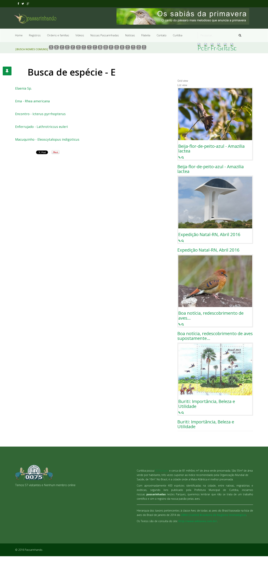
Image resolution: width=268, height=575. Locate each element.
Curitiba (177, 35)
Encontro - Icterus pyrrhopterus (40, 114)
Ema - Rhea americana (32, 101)
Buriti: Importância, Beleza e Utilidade (206, 404)
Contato (161, 35)
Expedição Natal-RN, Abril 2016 (209, 234)
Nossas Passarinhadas (104, 35)
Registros (35, 35)
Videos (79, 35)
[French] (214, 47)
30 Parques (161, 470)
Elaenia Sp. (23, 88)
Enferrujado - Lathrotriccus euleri (41, 127)
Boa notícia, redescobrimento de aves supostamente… (215, 336)
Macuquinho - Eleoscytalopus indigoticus (47, 139)
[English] (207, 47)
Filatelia (145, 35)
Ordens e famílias (58, 35)
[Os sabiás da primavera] (184, 16)
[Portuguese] (200, 47)
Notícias (130, 35)
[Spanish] (233, 47)
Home (19, 35)
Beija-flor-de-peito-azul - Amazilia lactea (211, 148)
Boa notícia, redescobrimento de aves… (211, 315)
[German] (220, 47)
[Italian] (227, 47)
